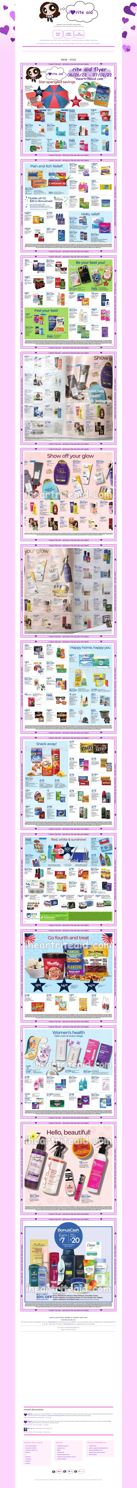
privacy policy (93, 1454)
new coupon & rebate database (92, 43)
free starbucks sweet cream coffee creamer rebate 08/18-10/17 (55, 40)
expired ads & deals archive (97, 1452)
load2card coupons (62, 1446)
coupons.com (61, 1448)
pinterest (27, 1461)
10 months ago (46, 1432)
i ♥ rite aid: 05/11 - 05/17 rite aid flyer (33, 1424)
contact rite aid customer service (66, 1457)
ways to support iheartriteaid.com (98, 1448)
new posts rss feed (30, 1448)
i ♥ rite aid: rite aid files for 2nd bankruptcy (34, 1417)
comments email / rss (31, 1450)
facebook (28, 1457)
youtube (27, 1463)
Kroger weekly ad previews (57, 1415)
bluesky (27, 1452)
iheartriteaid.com (53, 1322)
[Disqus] (68, 1366)
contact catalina (61, 1459)
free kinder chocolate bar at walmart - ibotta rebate (84, 40)
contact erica (92, 1446)
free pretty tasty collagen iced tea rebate (73, 43)
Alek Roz (30, 1428)
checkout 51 (60, 1452)
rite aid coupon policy (63, 1454)
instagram (28, 1459)
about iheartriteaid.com (95, 1450)
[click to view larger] (68, 109)
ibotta (58, 1450)
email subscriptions (31, 1446)
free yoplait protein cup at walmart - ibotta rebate (49, 43)
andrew (30, 1414)
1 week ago (48, 1417)
